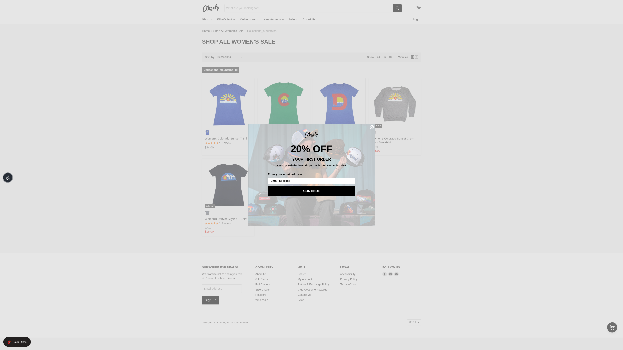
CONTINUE (311, 191)
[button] (8, 177)
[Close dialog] (371, 127)
